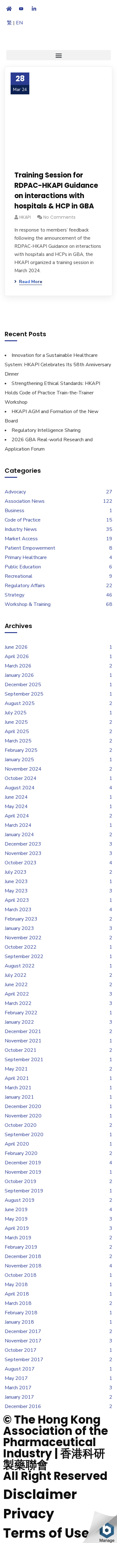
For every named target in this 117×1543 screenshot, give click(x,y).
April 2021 (17, 1078)
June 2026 (16, 647)
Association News (25, 501)
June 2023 (16, 881)
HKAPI (25, 217)
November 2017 (23, 1340)
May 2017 (16, 1378)
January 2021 (19, 1097)
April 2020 (17, 1144)
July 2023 (16, 872)
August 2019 (20, 1200)
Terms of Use (46, 1533)
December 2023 (23, 844)
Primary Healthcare (26, 557)
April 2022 (17, 994)
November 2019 (23, 1172)
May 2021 (16, 1069)
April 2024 (17, 815)
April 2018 (17, 1294)
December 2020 (23, 1106)
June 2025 (16, 722)
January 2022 (19, 1022)
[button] (58, 55)
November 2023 (23, 853)
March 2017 (18, 1387)
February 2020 (21, 1153)
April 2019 (17, 1228)
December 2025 (23, 684)
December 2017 (23, 1331)
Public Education (23, 566)
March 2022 (18, 1003)
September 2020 (24, 1134)
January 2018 (19, 1322)
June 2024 (16, 797)
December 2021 (23, 1031)
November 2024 (23, 769)
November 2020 (23, 1115)
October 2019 (21, 1181)
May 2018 (16, 1284)
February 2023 (21, 919)
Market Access (21, 538)
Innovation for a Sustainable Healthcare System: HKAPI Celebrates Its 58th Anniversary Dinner (58, 364)
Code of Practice (23, 520)
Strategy (14, 595)
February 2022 (21, 1012)
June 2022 (16, 984)
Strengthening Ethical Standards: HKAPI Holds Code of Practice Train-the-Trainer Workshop (52, 393)
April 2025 (17, 731)
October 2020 (21, 1125)
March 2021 (18, 1087)
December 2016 (23, 1406)
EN (19, 22)
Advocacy (15, 491)
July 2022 (16, 975)
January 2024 (19, 834)
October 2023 (21, 862)
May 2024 (16, 806)
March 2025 (18, 740)
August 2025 (20, 703)
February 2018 (21, 1312)
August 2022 (20, 965)
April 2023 (17, 900)
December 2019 (23, 1162)
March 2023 (18, 909)
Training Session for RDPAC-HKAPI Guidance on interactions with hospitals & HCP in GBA (56, 190)
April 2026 (17, 656)
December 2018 (23, 1256)
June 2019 (16, 1209)
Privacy (28, 1514)
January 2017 (19, 1397)
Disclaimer (40, 1494)
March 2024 (18, 825)
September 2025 (24, 694)
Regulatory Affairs (25, 585)
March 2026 (18, 665)
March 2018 (18, 1303)
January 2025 (19, 759)
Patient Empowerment (30, 548)
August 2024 (20, 787)
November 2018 (23, 1265)
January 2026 (19, 675)
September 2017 (24, 1359)
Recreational (18, 576)
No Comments (59, 217)
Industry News (21, 529)
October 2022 (21, 947)
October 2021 (21, 1050)
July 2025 (16, 712)
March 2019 (18, 1237)
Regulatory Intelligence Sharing (46, 430)
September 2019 (24, 1190)
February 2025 (21, 750)
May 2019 (16, 1219)
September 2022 (24, 956)
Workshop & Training (28, 604)
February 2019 (21, 1247)
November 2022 (23, 937)
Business (14, 510)
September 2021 (24, 1059)
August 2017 (20, 1369)
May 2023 (16, 890)
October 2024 (21, 778)
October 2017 (21, 1350)
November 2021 (23, 1040)
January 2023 (19, 928)
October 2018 (21, 1275)
